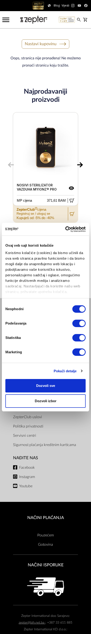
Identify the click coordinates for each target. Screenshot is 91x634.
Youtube (25, 486)
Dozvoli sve (45, 386)
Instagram (27, 477)
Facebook (27, 467)
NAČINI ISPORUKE (45, 565)
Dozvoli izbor (45, 401)
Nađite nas (25, 458)
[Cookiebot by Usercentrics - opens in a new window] (65, 229)
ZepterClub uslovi (27, 417)
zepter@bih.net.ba (32, 622)
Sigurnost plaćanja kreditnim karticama (44, 445)
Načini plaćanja (45, 518)
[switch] (79, 323)
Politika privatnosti (28, 426)
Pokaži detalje (65, 371)
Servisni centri (24, 435)
